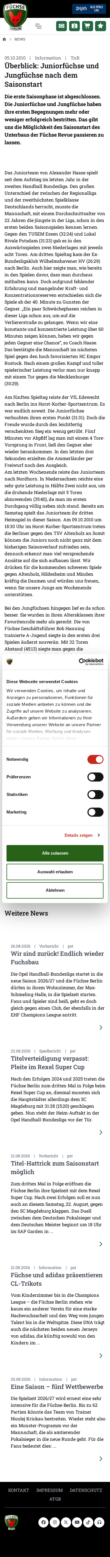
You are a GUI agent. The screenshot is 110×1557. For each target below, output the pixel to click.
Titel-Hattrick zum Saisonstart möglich (55, 1167)
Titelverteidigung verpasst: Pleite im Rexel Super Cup (50, 1062)
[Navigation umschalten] (38, 26)
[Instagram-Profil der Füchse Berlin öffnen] (55, 1522)
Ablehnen (55, 890)
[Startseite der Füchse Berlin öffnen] (19, 1522)
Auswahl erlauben (55, 871)
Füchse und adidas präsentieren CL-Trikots (57, 1279)
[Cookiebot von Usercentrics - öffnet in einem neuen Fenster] (79, 662)
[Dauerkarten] (74, 26)
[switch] (95, 776)
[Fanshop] (87, 26)
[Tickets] (61, 26)
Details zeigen (79, 835)
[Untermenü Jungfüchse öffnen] (100, 26)
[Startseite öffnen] (4, 39)
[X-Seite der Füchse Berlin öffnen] (66, 1522)
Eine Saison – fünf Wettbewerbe (57, 1386)
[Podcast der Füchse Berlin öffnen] (99, 1522)
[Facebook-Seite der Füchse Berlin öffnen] (43, 1522)
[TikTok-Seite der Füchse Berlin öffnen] (88, 1522)
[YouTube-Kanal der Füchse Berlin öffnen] (77, 1522)
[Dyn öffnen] (89, 8)
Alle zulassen (55, 853)
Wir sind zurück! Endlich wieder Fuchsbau (57, 957)
